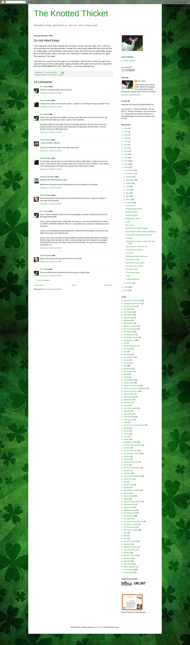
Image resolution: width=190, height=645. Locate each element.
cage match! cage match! (135, 263)
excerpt (126, 360)
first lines (127, 363)
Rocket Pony (128, 479)
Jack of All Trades (130, 408)
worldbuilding (129, 572)
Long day (129, 238)
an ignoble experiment (132, 304)
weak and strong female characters (139, 235)
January (129, 283)
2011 (126, 161)
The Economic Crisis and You (137, 247)
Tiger (125, 533)
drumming (127, 349)
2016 (126, 145)
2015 (126, 148)
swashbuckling (129, 504)
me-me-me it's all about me (134, 425)
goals (126, 374)
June (128, 190)
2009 (126, 167)
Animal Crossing (130, 306)
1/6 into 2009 (130, 206)
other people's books (131, 453)
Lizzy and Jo (128, 420)
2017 (126, 141)
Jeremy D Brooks (47, 177)
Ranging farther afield (134, 209)
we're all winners (130, 550)
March (128, 200)
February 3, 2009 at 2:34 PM (50, 204)
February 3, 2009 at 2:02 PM (50, 107)
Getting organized (132, 279)
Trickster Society (130, 541)
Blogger (116, 627)
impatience (43, 75)
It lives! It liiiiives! (132, 212)
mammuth (99, 627)
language (127, 411)
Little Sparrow (129, 417)
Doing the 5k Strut (132, 259)
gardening (127, 369)
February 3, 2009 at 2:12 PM (50, 132)
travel (126, 538)
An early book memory (134, 250)
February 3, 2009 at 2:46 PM (50, 248)
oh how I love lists (130, 451)
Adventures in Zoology (132, 301)
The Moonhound (130, 527)
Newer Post (38, 285)
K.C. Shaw (44, 87)
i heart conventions (131, 391)
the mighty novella (130, 524)
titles (125, 536)
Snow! (128, 276)
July (127, 186)
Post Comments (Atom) (52, 289)
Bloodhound (128, 332)
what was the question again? (137, 228)
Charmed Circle (129, 335)
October (129, 177)
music (126, 437)
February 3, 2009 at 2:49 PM (50, 276)
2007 (126, 290)
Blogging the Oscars (133, 219)
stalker (126, 499)
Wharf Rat (127, 561)
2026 (126, 128)
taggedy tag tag (129, 510)
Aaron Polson (45, 140)
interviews (127, 403)
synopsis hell (128, 507)
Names (126, 439)
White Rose (128, 564)
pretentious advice (130, 462)
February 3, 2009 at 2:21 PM (50, 169)
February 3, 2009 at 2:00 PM (50, 93)
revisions (127, 473)
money (126, 431)
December (130, 170)
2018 (126, 138)
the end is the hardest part (133, 522)
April (128, 196)
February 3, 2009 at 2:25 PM (50, 188)
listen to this (128, 414)
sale (125, 482)
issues (126, 405)
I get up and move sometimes (135, 388)
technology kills (129, 513)
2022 (126, 132)
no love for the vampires (133, 445)
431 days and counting (134, 266)
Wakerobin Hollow (130, 547)
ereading (127, 354)
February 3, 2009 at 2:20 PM (50, 151)
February (129, 203)
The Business (53, 75)
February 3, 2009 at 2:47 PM (50, 262)
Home (74, 285)
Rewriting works (132, 215)
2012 (126, 158)
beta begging (129, 323)
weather (61, 75)
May (127, 193)
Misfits (126, 428)
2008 (126, 287)
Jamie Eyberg (45, 195)
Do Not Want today (133, 273)
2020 (126, 135)
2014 (126, 151)
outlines (126, 456)
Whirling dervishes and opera (137, 256)
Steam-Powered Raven (132, 502)
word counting (129, 570)
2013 (126, 154)
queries (126, 465)
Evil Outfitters (128, 357)
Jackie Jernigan (129, 61)
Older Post (108, 285)
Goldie (126, 377)
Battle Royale (129, 318)
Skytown (127, 488)
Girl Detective (129, 371)
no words (127, 448)
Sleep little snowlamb (132, 490)
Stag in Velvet (129, 496)
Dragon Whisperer (130, 346)
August (129, 183)
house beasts (129, 383)
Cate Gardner (45, 101)
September (130, 180)
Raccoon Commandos (132, 468)
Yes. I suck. (130, 225)
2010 (126, 164)
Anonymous (128, 312)
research (127, 471)
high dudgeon (129, 380)
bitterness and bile (130, 326)
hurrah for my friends (131, 386)
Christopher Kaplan (131, 337)
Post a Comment (43, 280)
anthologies (128, 315)
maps (126, 422)
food (125, 366)
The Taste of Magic (131, 530)
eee (125, 352)
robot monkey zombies (132, 476)
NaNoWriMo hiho (130, 442)
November (130, 174)
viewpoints (128, 544)
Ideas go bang (129, 397)
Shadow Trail (129, 485)
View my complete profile (130, 95)
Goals (128, 222)
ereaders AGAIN (132, 269)
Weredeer (127, 558)
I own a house (129, 394)
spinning (127, 493)
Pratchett (127, 459)
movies (126, 434)
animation (127, 309)
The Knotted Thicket (71, 13)
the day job (128, 519)
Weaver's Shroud (130, 555)
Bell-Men (127, 320)
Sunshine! (129, 253)
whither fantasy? (130, 567)
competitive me (129, 340)
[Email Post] (62, 72)
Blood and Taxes (130, 329)
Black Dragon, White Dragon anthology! (141, 232)
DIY (125, 343)
